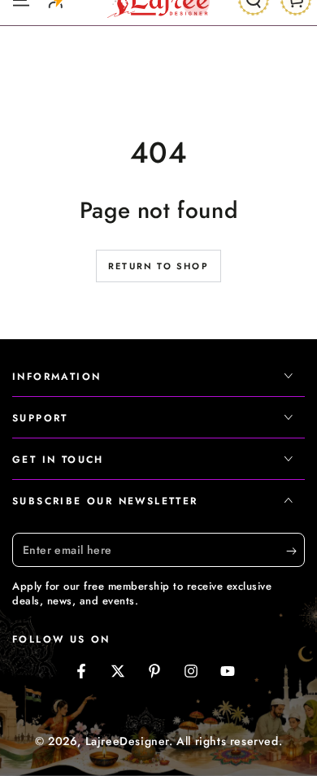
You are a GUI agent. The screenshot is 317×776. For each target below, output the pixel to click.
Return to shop (158, 265)
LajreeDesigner (127, 741)
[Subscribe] (295, 551)
